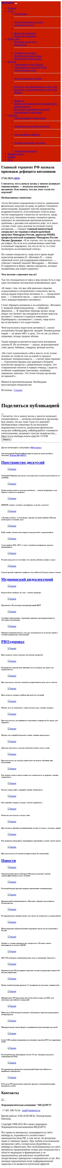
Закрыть (6, 439)
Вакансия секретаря (24, 33)
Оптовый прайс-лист (25, 41)
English (11, 156)
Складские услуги (24, 25)
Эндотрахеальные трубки (28, 78)
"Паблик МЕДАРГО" (18, 455)
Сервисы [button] (12, 115)
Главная (12, 8)
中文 (10, 160)
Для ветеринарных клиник (28, 22)
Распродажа (20, 44)
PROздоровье (36, 447)
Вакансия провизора (25, 36)
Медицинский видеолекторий (27, 579)
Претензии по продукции (28, 58)
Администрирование (25, 151)
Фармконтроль (16, 154)
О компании (20, 13)
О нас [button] (11, 11)
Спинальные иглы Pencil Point (30, 67)
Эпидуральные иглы (25, 70)
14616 (16, 178)
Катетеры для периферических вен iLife (35, 86)
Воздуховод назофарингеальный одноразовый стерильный (31, 111)
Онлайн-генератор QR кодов (29, 142)
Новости (8, 860)
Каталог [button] (12, 61)
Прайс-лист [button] (14, 39)
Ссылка (18, 390)
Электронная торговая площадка (32, 126)
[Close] (2, 414)
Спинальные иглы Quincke (28, 64)
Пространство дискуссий (23, 462)
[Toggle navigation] (16, 3)
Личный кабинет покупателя (29, 118)
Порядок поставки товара (28, 55)
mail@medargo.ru (31, 1110)
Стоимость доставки (25, 53)
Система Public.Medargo (27, 134)
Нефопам (19, 100)
